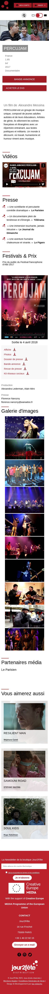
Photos (7, 354)
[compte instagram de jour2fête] (24, 954)
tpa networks (37, 984)
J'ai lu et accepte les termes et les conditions (23, 873)
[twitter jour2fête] (30, 954)
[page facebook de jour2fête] (19, 954)
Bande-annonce (12, 364)
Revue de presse (13, 368)
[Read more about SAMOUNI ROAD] (24, 769)
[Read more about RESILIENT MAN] (24, 722)
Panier (41, 5)
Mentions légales (10, 981)
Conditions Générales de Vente (32, 981)
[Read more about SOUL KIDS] (24, 817)
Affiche (7, 349)
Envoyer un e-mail (24, 944)
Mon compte (24, 5)
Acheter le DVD (15, 88)
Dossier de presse (13, 359)
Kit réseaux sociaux (14, 373)
